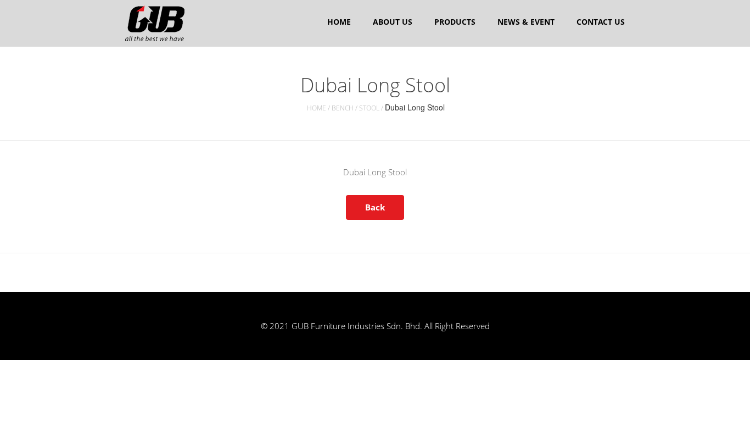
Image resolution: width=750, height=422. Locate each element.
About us (392, 21)
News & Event (526, 21)
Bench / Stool (355, 108)
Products (454, 21)
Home (339, 21)
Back (375, 207)
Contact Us (601, 21)
